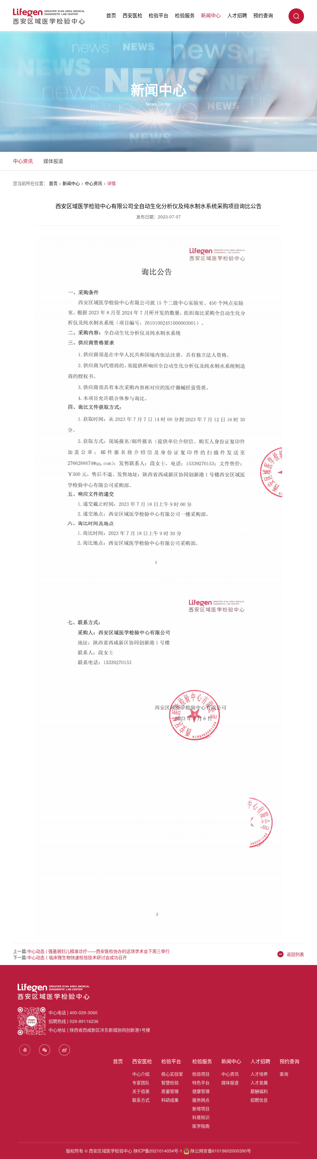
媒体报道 (53, 161)
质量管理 (170, 1091)
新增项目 (201, 1108)
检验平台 (158, 15)
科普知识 (201, 1117)
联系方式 (141, 1100)
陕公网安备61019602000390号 (220, 1151)
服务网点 (201, 1100)
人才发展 (259, 1082)
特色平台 (201, 1082)
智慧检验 (170, 1082)
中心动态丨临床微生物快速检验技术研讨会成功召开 (77, 957)
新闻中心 (211, 15)
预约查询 (263, 15)
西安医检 (132, 15)
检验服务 (185, 15)
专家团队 (141, 1082)
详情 (111, 183)
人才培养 (259, 1074)
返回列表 (295, 954)
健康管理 (201, 1091)
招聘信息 (259, 1100)
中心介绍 (141, 1074)
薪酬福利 (259, 1091)
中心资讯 (23, 161)
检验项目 (201, 1074)
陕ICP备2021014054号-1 (158, 1151)
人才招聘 (237, 15)
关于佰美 (141, 1091)
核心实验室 (172, 1074)
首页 (111, 15)
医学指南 (201, 1126)
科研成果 (170, 1100)
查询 (284, 1074)
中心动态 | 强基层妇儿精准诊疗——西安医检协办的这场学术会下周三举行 (98, 951)
